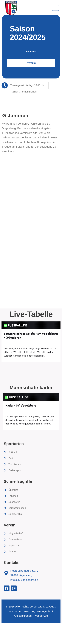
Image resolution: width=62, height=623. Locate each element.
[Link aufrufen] (11, 8)
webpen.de (41, 615)
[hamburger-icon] (55, 8)
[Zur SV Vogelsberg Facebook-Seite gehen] (6, 588)
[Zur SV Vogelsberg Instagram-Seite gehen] (14, 588)
